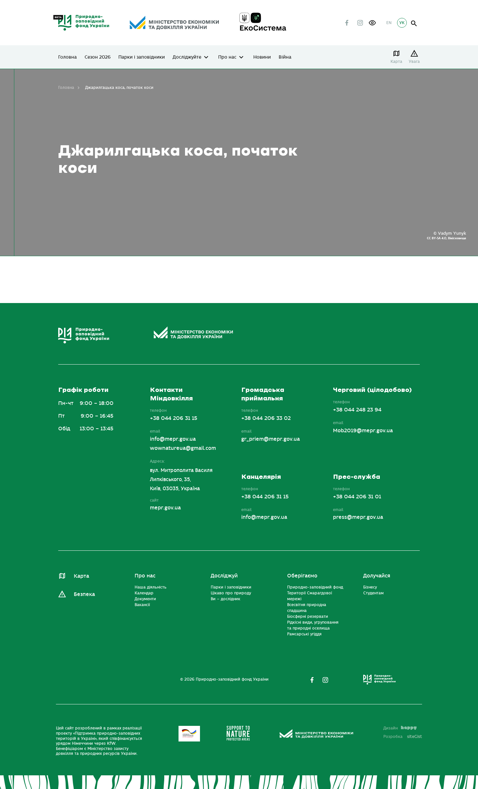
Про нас (227, 57)
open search (414, 24)
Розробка (402, 736)
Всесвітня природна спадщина (306, 607)
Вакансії (142, 604)
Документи (145, 599)
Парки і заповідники (141, 57)
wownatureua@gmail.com (183, 448)
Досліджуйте (187, 57)
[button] (372, 22)
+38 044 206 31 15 (173, 418)
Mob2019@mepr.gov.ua (363, 431)
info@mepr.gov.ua (173, 439)
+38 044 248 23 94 (357, 410)
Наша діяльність (150, 587)
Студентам (373, 593)
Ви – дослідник (225, 599)
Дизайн (390, 728)
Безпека (84, 594)
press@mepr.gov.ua (358, 517)
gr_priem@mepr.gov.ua (270, 439)
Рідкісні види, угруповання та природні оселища (313, 625)
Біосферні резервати (307, 616)
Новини (262, 57)
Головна (67, 57)
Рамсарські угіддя (304, 634)
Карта (396, 61)
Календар (144, 593)
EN (389, 23)
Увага (414, 61)
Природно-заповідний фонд (315, 587)
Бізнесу (370, 587)
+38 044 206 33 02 (266, 418)
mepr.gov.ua (165, 508)
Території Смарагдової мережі (309, 596)
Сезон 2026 (98, 57)
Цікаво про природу (231, 593)
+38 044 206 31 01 (357, 497)
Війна (285, 57)
